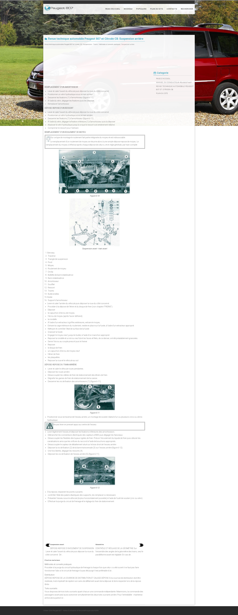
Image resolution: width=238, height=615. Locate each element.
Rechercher (187, 9)
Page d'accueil (112, 9)
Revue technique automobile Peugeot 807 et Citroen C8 (175, 87)
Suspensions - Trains (90, 44)
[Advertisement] (95, 65)
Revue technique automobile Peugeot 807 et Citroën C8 (63, 44)
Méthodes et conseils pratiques (109, 44)
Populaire (141, 9)
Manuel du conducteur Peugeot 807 (174, 82)
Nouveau (128, 9)
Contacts (172, 9)
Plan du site (156, 9)
